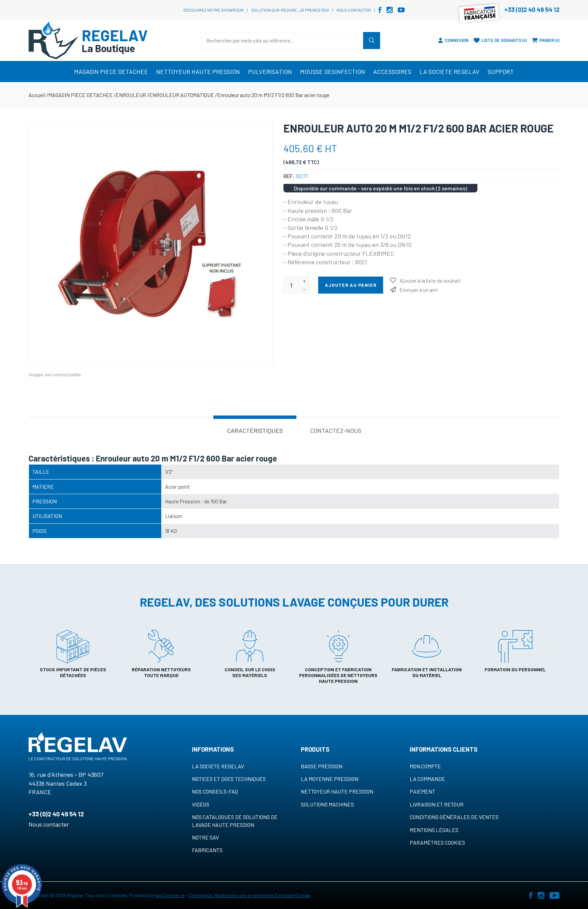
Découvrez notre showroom (213, 9)
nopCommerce (169, 895)
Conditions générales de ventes (454, 817)
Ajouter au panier (350, 285)
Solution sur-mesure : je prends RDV (290, 9)
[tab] (254, 430)
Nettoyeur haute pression (337, 791)
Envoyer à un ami (418, 289)
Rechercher (371, 40)
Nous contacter (354, 9)
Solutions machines (327, 804)
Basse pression (321, 766)
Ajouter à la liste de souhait (430, 280)
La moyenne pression (329, 778)
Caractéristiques (255, 430)
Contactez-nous (335, 430)
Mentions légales (434, 830)
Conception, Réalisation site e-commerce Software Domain (250, 895)
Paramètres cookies (437, 842)
